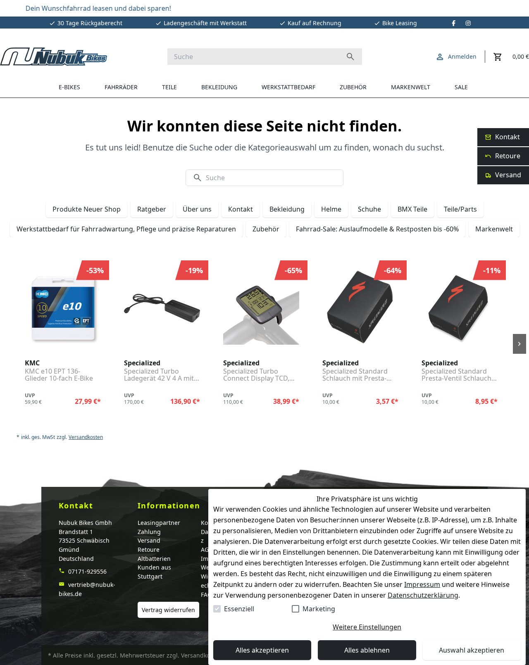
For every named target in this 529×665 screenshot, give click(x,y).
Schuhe (369, 209)
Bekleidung (287, 209)
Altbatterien (154, 559)
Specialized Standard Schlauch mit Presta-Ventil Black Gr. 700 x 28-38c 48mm (359, 375)
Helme (331, 209)
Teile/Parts (460, 209)
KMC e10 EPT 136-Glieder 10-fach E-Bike (59, 375)
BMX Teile (412, 209)
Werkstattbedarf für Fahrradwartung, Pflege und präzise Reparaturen (126, 229)
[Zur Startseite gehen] (53, 56)
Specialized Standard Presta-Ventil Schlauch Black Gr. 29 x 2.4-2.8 (456, 375)
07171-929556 (87, 571)
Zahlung (149, 532)
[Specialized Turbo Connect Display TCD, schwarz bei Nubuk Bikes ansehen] (261, 308)
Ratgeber (151, 209)
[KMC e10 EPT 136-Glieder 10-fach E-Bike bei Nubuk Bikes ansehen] (63, 308)
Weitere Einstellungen (367, 627)
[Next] (519, 344)
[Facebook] (454, 23)
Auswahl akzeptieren (471, 650)
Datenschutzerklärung (423, 595)
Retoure (149, 549)
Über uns (197, 209)
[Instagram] (468, 23)
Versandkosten (86, 437)
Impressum (422, 584)
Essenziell (239, 608)
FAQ (206, 594)
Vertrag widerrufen (168, 610)
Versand (149, 540)
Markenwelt (494, 229)
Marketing (319, 608)
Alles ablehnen (367, 650)
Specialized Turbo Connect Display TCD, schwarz (256, 375)
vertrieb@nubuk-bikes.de (87, 589)
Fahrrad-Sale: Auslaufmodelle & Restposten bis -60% (377, 229)
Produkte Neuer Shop (86, 209)
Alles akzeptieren (262, 650)
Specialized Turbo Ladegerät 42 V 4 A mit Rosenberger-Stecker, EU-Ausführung (159, 375)
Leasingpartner (159, 523)
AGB (206, 549)
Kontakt (240, 209)
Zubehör (266, 229)
